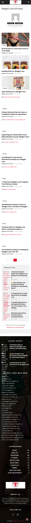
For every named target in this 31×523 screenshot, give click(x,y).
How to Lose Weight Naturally (10, 439)
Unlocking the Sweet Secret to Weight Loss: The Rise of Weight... (15, 205)
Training (4, 88)
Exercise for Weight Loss (9, 388)
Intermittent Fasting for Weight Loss (12, 424)
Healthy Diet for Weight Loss (13, 71)
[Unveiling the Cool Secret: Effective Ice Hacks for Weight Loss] (15, 148)
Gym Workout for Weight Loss (14, 92)
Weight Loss (5, 376)
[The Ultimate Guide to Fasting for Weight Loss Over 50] (15, 240)
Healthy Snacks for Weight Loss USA (12, 433)
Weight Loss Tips (6, 399)
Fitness (4, 45)
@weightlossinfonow (15, 327)
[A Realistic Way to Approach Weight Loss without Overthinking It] (6, 278)
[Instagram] (17, 514)
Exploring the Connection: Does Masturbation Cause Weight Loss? (15, 136)
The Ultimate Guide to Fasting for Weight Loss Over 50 (15, 251)
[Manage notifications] (27, 519)
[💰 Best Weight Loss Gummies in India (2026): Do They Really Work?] (6, 286)
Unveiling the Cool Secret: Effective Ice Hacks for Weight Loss (14, 159)
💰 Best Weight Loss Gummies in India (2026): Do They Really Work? (19, 285)
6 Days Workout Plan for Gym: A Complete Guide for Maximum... (14, 113)
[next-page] (22, 260)
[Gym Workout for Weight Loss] (15, 83)
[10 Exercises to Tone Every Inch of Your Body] (15, 39)
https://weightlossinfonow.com (15, 26)
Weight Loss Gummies (8, 392)
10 (11, 260)
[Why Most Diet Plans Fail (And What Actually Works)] (6, 316)
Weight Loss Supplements (9, 403)
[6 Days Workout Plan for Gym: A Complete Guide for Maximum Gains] (15, 103)
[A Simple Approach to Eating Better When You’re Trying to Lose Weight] (6, 304)
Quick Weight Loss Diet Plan (10, 401)
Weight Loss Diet (6, 406)
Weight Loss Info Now (7, 53)
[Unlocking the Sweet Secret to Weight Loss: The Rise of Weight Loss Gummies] (15, 195)
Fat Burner (5, 410)
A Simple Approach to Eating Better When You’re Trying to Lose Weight (19, 305)
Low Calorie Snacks (7, 412)
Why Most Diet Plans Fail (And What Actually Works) (18, 315)
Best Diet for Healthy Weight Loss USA (12, 435)
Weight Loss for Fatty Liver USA (11, 428)
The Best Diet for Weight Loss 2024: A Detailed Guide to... (13, 228)
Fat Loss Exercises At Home (9, 421)
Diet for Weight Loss (7, 390)
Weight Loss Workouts (8, 383)
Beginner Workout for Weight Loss (11, 415)
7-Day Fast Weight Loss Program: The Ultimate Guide (15, 183)
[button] (2, 2)
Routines (4, 108)
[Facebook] (13, 514)
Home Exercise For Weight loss (10, 419)
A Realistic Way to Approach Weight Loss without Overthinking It (19, 274)
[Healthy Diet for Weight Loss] (15, 62)
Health (4, 131)
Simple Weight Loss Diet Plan (10, 417)
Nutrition (4, 67)
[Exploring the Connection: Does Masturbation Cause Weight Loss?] (15, 126)
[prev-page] (7, 260)
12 (19, 260)
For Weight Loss (6, 379)
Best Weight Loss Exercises (9, 394)
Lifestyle (4, 154)
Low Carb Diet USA (7, 430)
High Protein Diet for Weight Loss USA (12, 437)
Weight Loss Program (8, 385)
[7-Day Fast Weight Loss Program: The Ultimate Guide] (15, 173)
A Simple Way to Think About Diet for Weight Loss (19, 295)
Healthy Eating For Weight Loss (10, 426)
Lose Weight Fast (6, 408)
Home (3, 6)
